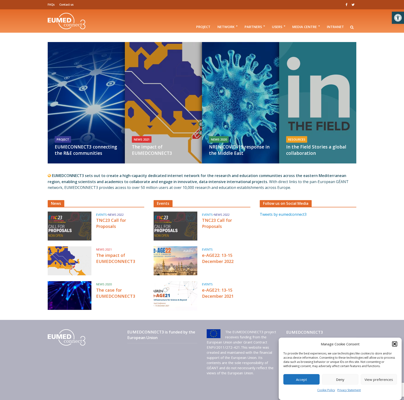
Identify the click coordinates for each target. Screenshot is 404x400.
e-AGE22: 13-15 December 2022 (218, 258)
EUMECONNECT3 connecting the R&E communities (86, 150)
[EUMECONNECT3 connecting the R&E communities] (112, 102)
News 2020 (219, 139)
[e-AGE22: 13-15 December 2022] (175, 260)
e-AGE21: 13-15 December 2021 (218, 293)
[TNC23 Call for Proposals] (69, 225)
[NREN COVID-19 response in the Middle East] (266, 102)
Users (277, 26)
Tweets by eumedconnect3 (283, 214)
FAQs (51, 5)
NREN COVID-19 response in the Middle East (239, 150)
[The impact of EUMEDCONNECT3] (189, 102)
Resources (296, 139)
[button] (398, 18)
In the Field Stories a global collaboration (316, 150)
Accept (301, 379)
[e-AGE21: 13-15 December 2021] (175, 295)
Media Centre (304, 26)
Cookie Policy (326, 390)
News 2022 (116, 215)
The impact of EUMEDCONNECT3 (152, 150)
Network (225, 26)
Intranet (335, 26)
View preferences (378, 379)
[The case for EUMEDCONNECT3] (69, 295)
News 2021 (142, 139)
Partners (253, 26)
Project (203, 26)
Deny (340, 379)
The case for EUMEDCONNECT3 (115, 293)
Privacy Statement (349, 390)
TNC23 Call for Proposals (111, 223)
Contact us (66, 5)
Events (101, 215)
